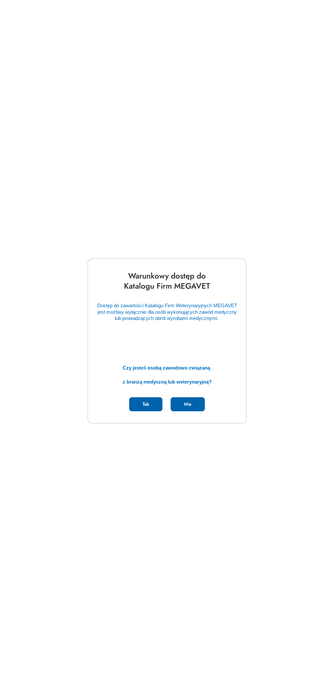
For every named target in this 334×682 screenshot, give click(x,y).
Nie (187, 404)
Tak (146, 404)
